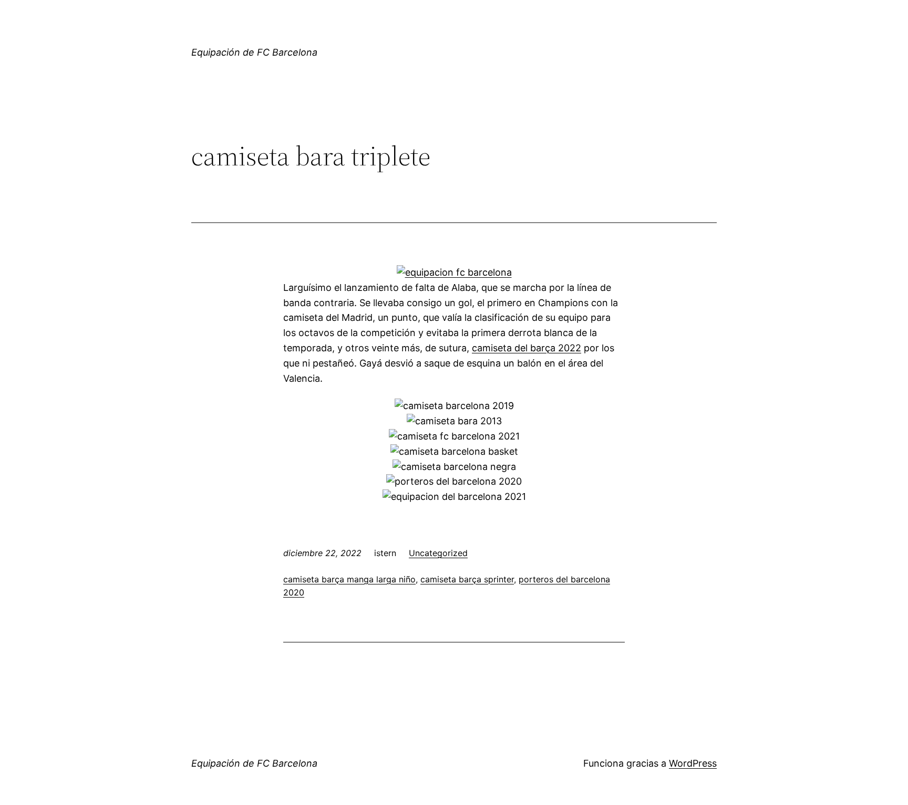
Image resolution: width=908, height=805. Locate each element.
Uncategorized (438, 553)
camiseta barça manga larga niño (349, 579)
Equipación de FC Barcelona (254, 52)
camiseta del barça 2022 (526, 347)
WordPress (693, 763)
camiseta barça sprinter (467, 579)
